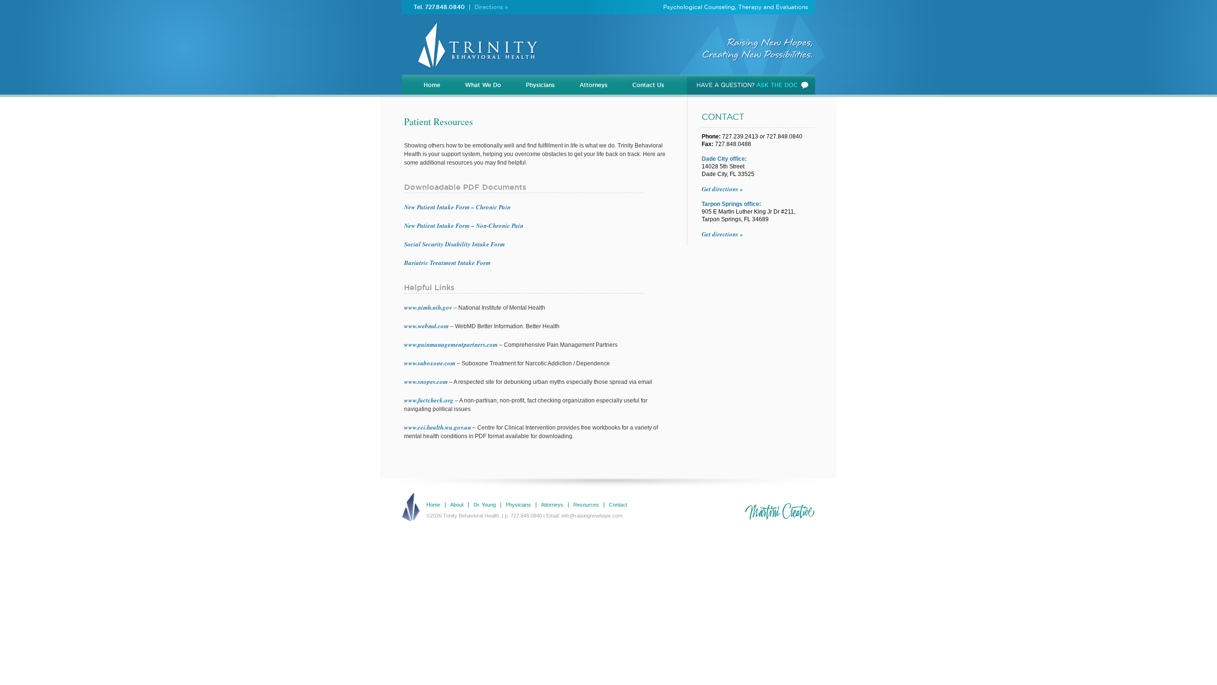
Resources (586, 505)
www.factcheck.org (429, 400)
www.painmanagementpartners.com (451, 344)
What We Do (483, 85)
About (457, 505)
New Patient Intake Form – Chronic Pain (457, 207)
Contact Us (648, 85)
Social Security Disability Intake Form (454, 244)
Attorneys (594, 85)
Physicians (540, 85)
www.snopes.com (426, 381)
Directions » (491, 7)
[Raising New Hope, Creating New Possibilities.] (475, 71)
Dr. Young (484, 505)
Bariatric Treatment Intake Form (447, 262)
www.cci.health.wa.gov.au (437, 427)
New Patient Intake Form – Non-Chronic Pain (463, 225)
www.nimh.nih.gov (428, 307)
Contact (618, 505)
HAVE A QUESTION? (747, 85)
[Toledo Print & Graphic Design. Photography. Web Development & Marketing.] (779, 511)
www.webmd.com (426, 326)
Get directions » (722, 189)
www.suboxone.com (429, 363)
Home (432, 85)
